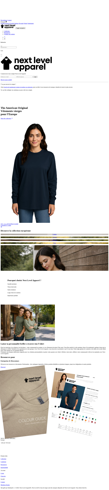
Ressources (7, 32)
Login (35, 76)
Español (12, 23)
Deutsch (7, 23)
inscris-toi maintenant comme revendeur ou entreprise (18, 87)
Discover (3, 367)
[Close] (1, 54)
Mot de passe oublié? (6, 80)
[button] (4, 22)
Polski (25, 23)
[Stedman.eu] (43, 18)
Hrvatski (21, 23)
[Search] (4, 37)
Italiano (17, 23)
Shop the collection (6, 118)
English (3, 23)
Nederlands (31, 23)
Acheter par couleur (9, 34)
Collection (7, 31)
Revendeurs (4, 20)
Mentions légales (5, 485)
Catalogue (3, 461)
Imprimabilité (4, 467)
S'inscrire (3, 476)
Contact (9, 20)
